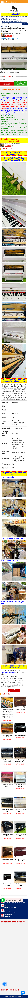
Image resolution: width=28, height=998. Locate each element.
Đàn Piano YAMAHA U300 (20, 884)
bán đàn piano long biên (15, 28)
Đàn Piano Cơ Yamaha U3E (20, 835)
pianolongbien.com (8, 672)
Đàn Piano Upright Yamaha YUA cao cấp (20, 760)
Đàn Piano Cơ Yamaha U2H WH (20, 810)
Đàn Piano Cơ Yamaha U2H (7, 810)
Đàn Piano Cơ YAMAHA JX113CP (20, 860)
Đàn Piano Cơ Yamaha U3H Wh (20, 785)
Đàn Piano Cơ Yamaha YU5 (7, 860)
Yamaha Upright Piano (13, 38)
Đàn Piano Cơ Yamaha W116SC (7, 785)
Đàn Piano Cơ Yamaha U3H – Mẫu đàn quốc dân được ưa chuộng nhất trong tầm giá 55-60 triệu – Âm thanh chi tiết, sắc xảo (7, 714)
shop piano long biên (12, 27)
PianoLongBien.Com (18, 996)
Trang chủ (3, 38)
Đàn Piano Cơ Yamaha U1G (7, 835)
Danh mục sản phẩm (10, 2)
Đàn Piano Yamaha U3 (20, 735)
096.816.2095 (7, 916)
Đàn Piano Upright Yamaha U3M (7, 760)
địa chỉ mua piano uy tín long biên (15, 30)
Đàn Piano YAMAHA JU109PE (7, 884)
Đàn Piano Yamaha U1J (20, 709)
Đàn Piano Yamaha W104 (7, 736)
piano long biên (20, 27)
